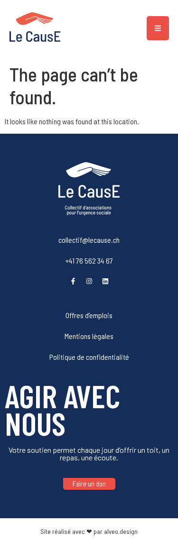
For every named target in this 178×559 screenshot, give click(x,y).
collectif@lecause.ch (89, 239)
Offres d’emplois (89, 315)
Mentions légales (89, 335)
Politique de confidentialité (89, 356)
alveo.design (121, 531)
